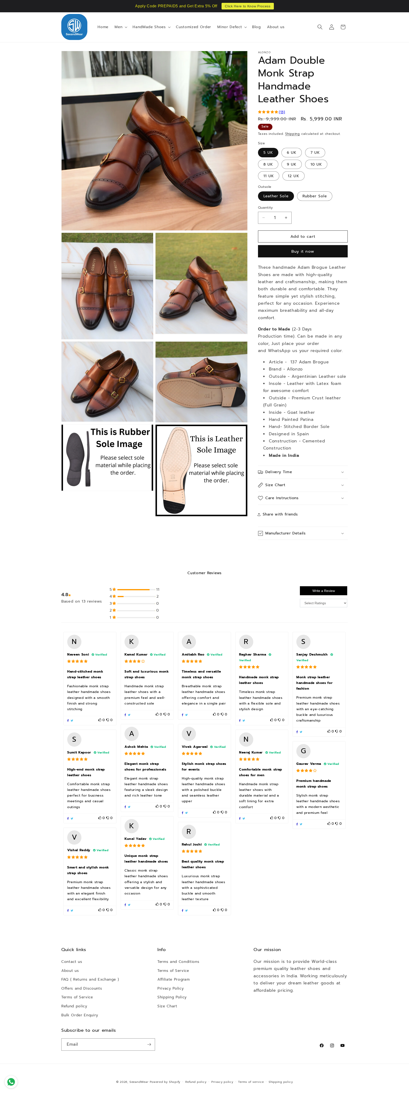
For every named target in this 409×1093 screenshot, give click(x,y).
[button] (120, 27)
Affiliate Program (173, 979)
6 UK (291, 152)
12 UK (293, 176)
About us (70, 970)
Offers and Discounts (81, 988)
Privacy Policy (170, 988)
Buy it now (302, 251)
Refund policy (74, 1006)
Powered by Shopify (165, 1082)
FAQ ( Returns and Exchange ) (90, 979)
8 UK (268, 164)
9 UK (291, 164)
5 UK (268, 152)
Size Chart (167, 1006)
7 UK (315, 152)
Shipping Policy (172, 997)
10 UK (316, 164)
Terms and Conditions (178, 961)
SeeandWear (139, 1082)
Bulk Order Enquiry (79, 1015)
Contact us (71, 961)
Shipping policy (281, 1082)
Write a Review (323, 591)
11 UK (268, 176)
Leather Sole (276, 196)
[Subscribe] (149, 1044)
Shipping (292, 134)
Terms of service (251, 1082)
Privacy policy (222, 1082)
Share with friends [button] (280, 514)
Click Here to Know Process (247, 6)
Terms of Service (77, 997)
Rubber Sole (314, 196)
